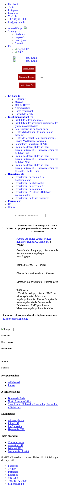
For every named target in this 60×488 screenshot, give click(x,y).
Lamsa (11, 385)
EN (27, 49)
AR (23, 52)
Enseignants (21, 40)
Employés (20, 37)
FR (9, 46)
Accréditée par (16, 28)
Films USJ (13, 423)
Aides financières (27, 85)
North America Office (19, 401)
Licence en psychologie (15, 318)
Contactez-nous (16, 442)
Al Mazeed (14, 382)
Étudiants (19, 34)
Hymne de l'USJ (16, 429)
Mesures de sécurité (18, 451)
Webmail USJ (15, 448)
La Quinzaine (15, 426)
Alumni (19, 43)
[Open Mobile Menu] (41, 77)
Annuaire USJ (15, 445)
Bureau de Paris (16, 398)
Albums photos (16, 420)
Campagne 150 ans (26, 77)
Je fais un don (28, 69)
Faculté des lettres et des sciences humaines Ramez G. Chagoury (33, 240)
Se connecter (15, 31)
